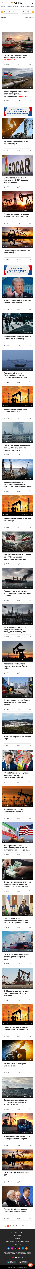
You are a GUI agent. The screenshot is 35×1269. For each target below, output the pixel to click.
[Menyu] (2, 2)
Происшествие (25, 6)
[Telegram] (23, 1248)
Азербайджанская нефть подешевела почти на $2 (14, 810)
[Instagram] (12, 1248)
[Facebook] (8, 1248)
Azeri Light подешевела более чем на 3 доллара (17, 520)
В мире (15, 6)
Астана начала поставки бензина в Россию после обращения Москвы (17, 702)
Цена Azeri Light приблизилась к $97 (16, 1174)
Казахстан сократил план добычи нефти (17, 738)
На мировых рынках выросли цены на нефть (15, 1065)
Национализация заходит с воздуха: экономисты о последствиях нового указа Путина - (15, 630)
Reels (3, 6)
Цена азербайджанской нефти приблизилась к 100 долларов (16, 1028)
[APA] (17, 1257)
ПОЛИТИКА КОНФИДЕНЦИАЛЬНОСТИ (17, 1241)
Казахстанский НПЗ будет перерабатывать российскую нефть (15, 666)
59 (26, 1226)
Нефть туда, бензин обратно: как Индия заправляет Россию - (17, 58)
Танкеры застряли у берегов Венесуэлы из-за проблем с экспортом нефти (15, 1102)
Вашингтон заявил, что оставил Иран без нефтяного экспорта (16, 215)
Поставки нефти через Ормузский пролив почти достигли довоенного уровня (15, 375)
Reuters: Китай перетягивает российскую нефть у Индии (15, 1210)
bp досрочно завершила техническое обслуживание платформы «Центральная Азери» (17, 484)
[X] (16, 1248)
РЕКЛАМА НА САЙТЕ (17, 1232)
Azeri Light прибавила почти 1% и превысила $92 (17, 252)
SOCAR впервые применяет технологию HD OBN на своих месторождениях (16, 180)
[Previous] (2, 12)
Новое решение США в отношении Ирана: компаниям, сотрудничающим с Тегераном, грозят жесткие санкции (16, 848)
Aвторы (9, 6)
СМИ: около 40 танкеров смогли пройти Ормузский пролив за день (16, 957)
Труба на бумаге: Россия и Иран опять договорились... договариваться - (16, 94)
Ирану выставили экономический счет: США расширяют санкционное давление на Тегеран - (17, 557)
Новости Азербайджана (10, 12)
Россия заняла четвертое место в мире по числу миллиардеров (17, 338)
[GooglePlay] (11, 1262)
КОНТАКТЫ (17, 1235)
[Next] (33, 12)
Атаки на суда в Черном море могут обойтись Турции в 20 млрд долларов (17, 593)
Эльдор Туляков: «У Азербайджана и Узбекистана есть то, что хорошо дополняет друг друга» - (17, 921)
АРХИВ (17, 1238)
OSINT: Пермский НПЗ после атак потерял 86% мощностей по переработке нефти (17, 448)
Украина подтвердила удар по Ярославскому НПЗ (16, 143)
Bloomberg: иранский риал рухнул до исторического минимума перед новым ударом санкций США (17, 884)
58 (23, 1226)
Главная (26, 17)
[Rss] (26, 1248)
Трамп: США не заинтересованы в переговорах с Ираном (17, 301)
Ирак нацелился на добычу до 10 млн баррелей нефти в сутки (17, 1138)
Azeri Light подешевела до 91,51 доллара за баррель (16, 410)
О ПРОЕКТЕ (17, 1244)
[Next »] (30, 1226)
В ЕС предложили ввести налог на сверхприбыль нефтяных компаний (16, 993)
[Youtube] (19, 1248)
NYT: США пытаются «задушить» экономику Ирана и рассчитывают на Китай (17, 775)
